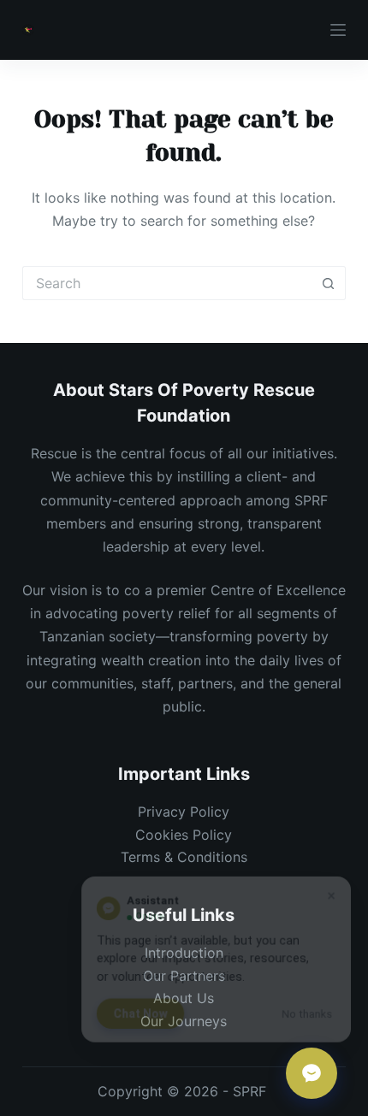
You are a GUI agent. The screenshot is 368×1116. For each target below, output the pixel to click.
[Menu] (338, 30)
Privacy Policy (183, 811)
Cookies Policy (183, 834)
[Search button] (329, 283)
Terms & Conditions (184, 856)
